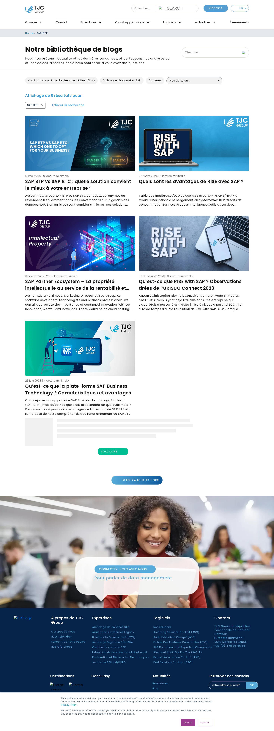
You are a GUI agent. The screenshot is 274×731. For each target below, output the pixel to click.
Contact (215, 8)
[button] (240, 8)
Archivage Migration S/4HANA (112, 642)
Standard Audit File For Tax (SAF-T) (177, 652)
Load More (109, 451)
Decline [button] (204, 722)
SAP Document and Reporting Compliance (182, 647)
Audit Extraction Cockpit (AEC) (174, 637)
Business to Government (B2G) (113, 637)
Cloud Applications (129, 22)
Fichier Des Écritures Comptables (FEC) (180, 642)
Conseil (61, 22)
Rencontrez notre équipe (68, 641)
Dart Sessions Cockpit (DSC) (173, 662)
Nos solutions (162, 627)
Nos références (61, 647)
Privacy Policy (68, 704)
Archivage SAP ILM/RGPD (109, 662)
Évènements (239, 22)
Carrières (155, 80)
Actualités (203, 22)
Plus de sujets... (180, 80)
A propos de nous (63, 631)
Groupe (31, 22)
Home (29, 33)
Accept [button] (188, 722)
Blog (155, 688)
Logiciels (169, 22)
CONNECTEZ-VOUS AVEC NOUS (123, 569)
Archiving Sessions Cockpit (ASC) (176, 632)
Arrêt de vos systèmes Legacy (113, 632)
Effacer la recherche (68, 105)
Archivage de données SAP (122, 80)
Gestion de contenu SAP (109, 647)
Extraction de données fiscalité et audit (119, 652)
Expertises (88, 22)
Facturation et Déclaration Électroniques (120, 657)
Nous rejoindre (61, 636)
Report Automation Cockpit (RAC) (177, 657)
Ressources (160, 683)
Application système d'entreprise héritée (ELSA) (61, 80)
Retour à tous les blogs (141, 480)
